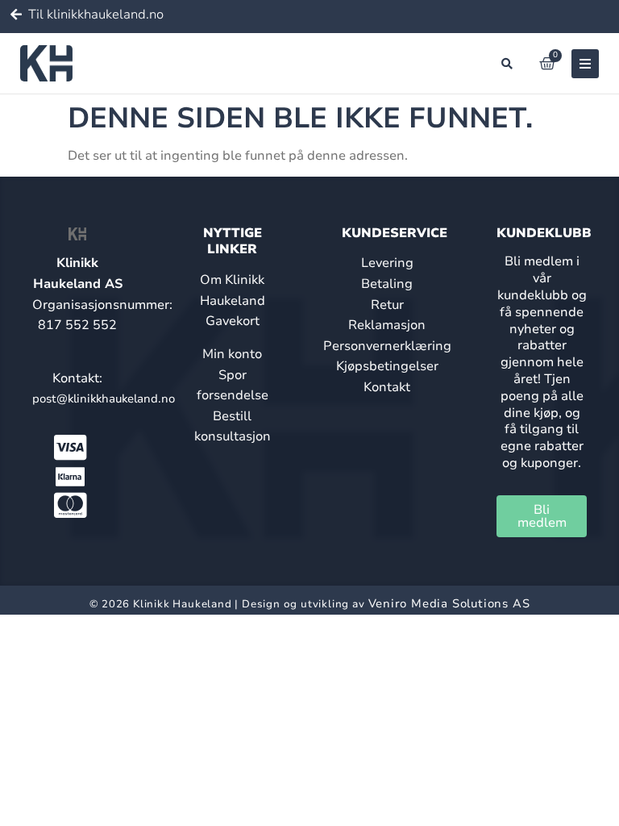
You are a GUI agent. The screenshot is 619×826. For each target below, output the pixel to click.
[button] (507, 64)
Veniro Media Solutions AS (449, 603)
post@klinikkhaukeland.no (103, 398)
